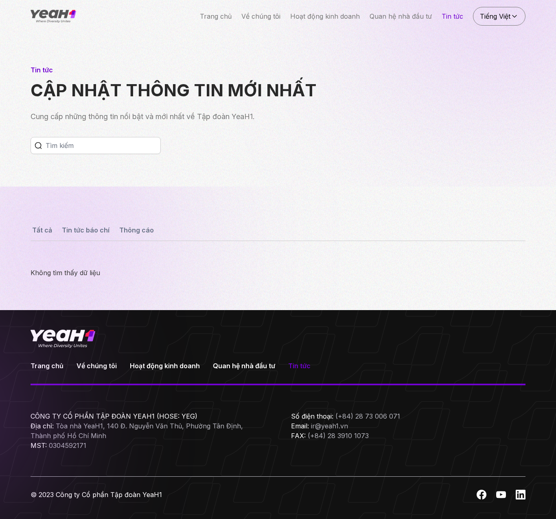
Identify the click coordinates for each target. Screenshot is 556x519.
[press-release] (38, 145)
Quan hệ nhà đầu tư (401, 16)
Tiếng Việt (495, 16)
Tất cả (42, 230)
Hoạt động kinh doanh (325, 16)
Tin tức (452, 16)
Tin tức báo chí (85, 230)
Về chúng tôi (260, 16)
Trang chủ (216, 16)
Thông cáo (136, 230)
